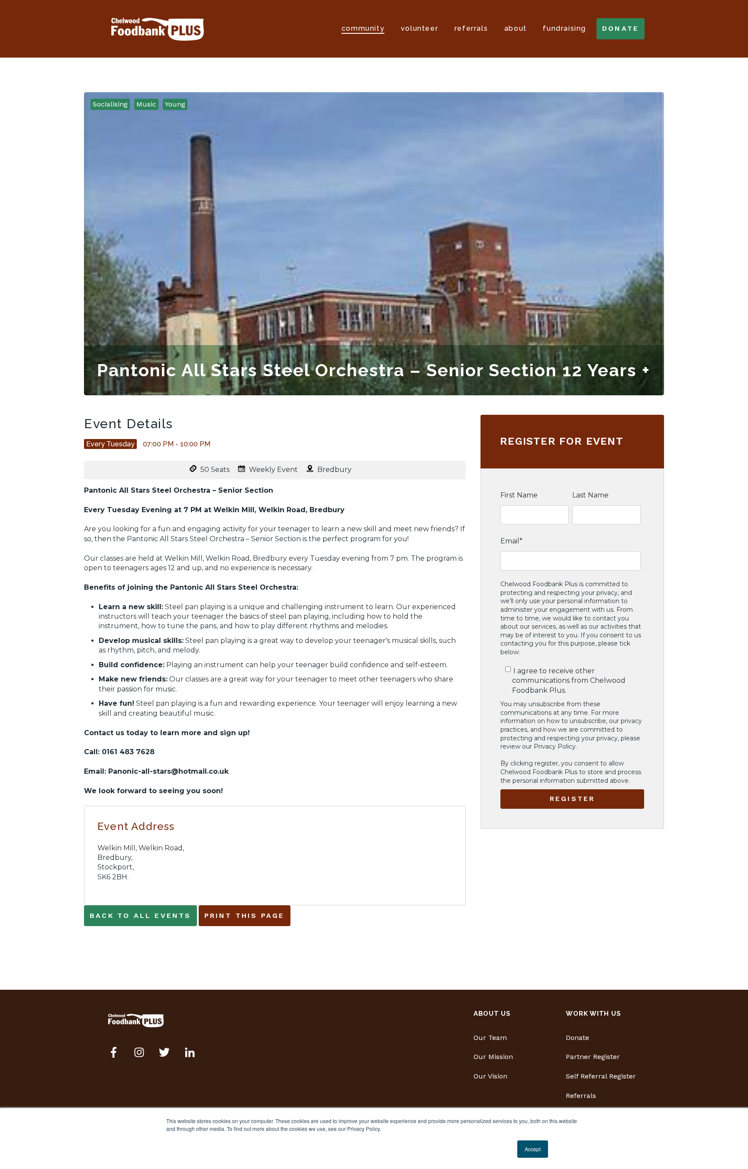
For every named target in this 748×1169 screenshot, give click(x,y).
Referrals (471, 28)
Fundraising (564, 28)
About (515, 28)
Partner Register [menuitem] (593, 1057)
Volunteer (419, 28)
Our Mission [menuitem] (493, 1057)
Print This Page (244, 915)
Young (175, 104)
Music (146, 104)
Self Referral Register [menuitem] (601, 1076)
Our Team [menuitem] (490, 1037)
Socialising (110, 104)
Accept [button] (533, 1149)
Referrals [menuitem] (581, 1095)
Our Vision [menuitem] (490, 1076)
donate (620, 28)
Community (363, 28)
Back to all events (140, 915)
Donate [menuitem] (577, 1037)
